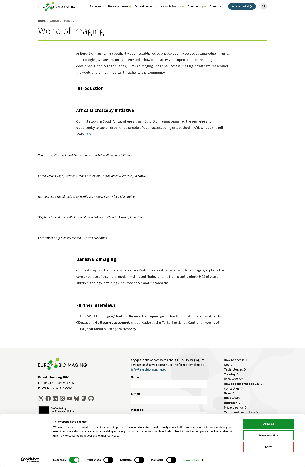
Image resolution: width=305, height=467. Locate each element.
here (88, 134)
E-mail (135, 393)
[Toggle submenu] (103, 6)
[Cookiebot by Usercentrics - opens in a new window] (29, 460)
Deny (268, 446)
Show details (191, 460)
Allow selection (268, 435)
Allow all (268, 423)
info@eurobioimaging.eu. (149, 369)
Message (137, 410)
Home (42, 21)
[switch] (108, 460)
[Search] (264, 6)
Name (135, 377)
